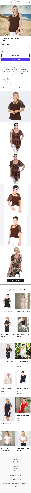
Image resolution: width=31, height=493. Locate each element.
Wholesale (15, 462)
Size (3, 44)
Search (16, 459)
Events (15, 468)
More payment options (15, 63)
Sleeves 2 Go (17, 479)
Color (3, 48)
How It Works (15, 464)
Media (15, 470)
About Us (15, 466)
